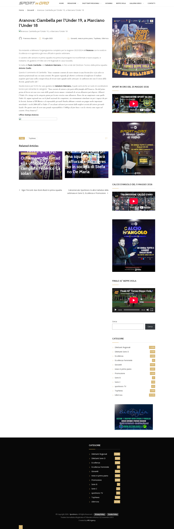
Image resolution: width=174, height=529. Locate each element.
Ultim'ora (105, 38)
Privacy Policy (99, 514)
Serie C (118, 382)
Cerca (114, 321)
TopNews (97, 38)
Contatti (151, 3)
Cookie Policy (112, 514)
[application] (133, 300)
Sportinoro (74, 514)
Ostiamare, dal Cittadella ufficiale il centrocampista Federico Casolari (40, 165)
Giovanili (108, 3)
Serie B (118, 377)
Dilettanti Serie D (122, 351)
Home (61, 3)
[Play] (115, 310)
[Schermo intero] (152, 310)
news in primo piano (85, 38)
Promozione (120, 373)
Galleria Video (136, 3)
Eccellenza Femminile (123, 360)
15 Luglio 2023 (47, 38)
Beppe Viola (121, 3)
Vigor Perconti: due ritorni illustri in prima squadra (41, 190)
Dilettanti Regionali (90, 3)
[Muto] (147, 310)
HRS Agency (91, 520)
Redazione (72, 3)
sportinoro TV (120, 386)
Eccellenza (119, 356)
